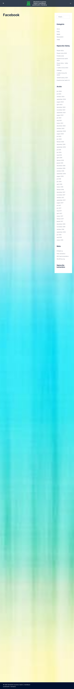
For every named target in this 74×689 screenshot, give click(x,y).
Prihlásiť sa (60, 251)
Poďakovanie (60, 56)
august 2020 (60, 134)
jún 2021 (59, 118)
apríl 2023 (59, 104)
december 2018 (61, 165)
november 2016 (61, 226)
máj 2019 (59, 155)
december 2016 (61, 224)
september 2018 (61, 173)
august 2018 (60, 176)
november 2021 (61, 110)
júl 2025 (59, 94)
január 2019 (60, 163)
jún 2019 (59, 152)
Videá (58, 39)
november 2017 (61, 195)
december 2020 (61, 126)
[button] (3, 3)
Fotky (58, 31)
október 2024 (60, 96)
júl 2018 (59, 179)
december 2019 (61, 144)
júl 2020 (59, 136)
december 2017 (61, 192)
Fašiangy (59, 70)
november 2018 (61, 168)
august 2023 (60, 102)
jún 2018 (59, 181)
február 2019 (60, 160)
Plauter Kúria (60, 50)
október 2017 (60, 197)
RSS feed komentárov (63, 256)
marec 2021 (60, 123)
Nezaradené (60, 37)
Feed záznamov (61, 253)
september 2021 (61, 112)
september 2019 (61, 147)
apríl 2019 (59, 157)
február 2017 (60, 218)
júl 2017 (59, 205)
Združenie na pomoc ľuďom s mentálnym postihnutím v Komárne (39, 3)
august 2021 (60, 115)
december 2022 (61, 107)
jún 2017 (59, 208)
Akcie (58, 29)
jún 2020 (59, 139)
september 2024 (61, 99)
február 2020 (60, 141)
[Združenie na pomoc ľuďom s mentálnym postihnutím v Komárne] (28, 3)
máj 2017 (59, 210)
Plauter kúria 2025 (62, 53)
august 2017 (60, 203)
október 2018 (60, 171)
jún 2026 (59, 91)
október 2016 (60, 229)
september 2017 (61, 200)
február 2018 (60, 189)
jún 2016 (59, 234)
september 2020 (61, 131)
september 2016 (61, 232)
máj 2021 (59, 120)
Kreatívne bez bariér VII (63, 80)
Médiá (58, 34)
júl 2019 (59, 149)
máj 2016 (59, 237)
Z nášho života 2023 (62, 67)
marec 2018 (60, 187)
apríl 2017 (59, 213)
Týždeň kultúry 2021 (62, 77)
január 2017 (60, 221)
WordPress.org (61, 259)
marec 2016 (60, 240)
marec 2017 (60, 216)
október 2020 (60, 128)
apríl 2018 (59, 184)
